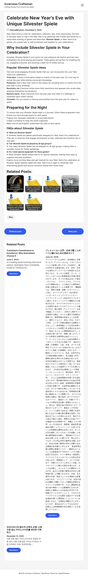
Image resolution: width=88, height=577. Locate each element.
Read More (14, 274)
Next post (72, 231)
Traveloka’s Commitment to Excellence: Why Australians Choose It (21, 253)
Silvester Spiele (13, 163)
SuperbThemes (63, 573)
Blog (10, 217)
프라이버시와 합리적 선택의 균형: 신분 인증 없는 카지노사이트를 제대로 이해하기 (24, 530)
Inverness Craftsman (18, 4)
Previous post (15, 231)
